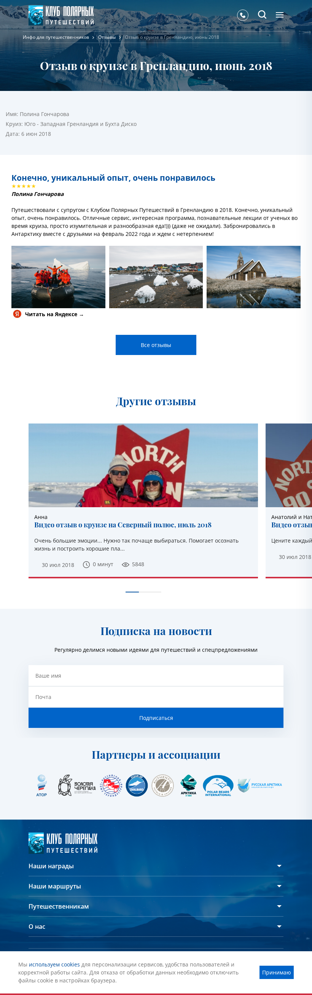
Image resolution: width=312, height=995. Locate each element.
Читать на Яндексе (51, 314)
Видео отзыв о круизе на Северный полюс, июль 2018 (123, 525)
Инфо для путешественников (56, 37)
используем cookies (54, 964)
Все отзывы (156, 345)
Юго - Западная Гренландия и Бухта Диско (80, 123)
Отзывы (107, 37)
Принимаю (276, 972)
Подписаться (156, 717)
